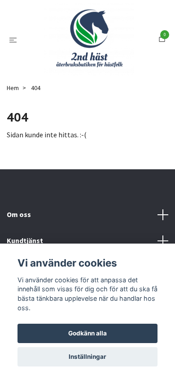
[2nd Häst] (89, 58)
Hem (13, 124)
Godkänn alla (87, 333)
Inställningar (87, 356)
